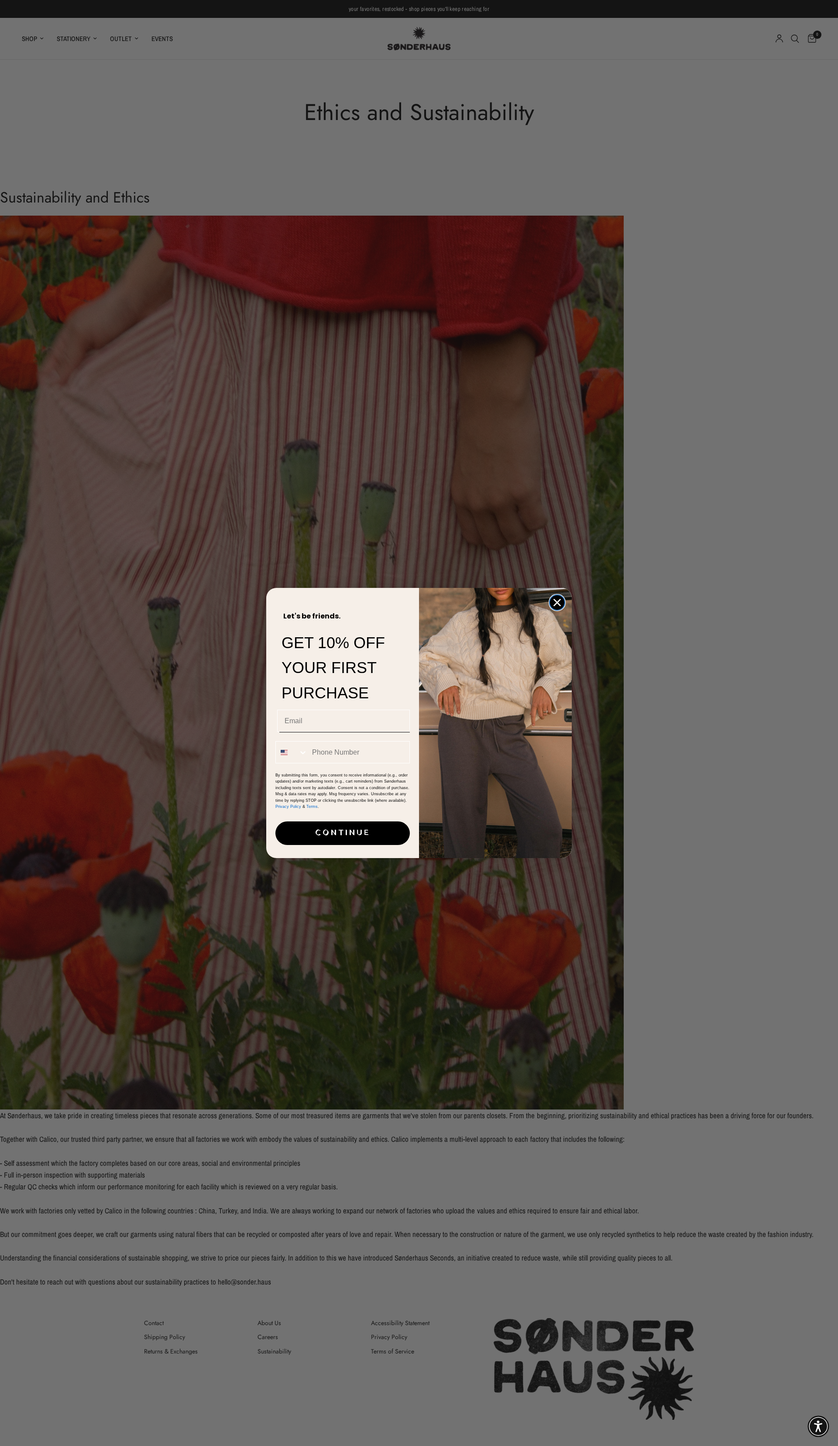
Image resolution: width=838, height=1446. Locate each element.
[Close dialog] (557, 602)
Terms (312, 806)
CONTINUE (343, 833)
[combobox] (292, 752)
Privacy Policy (288, 806)
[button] (818, 1426)
